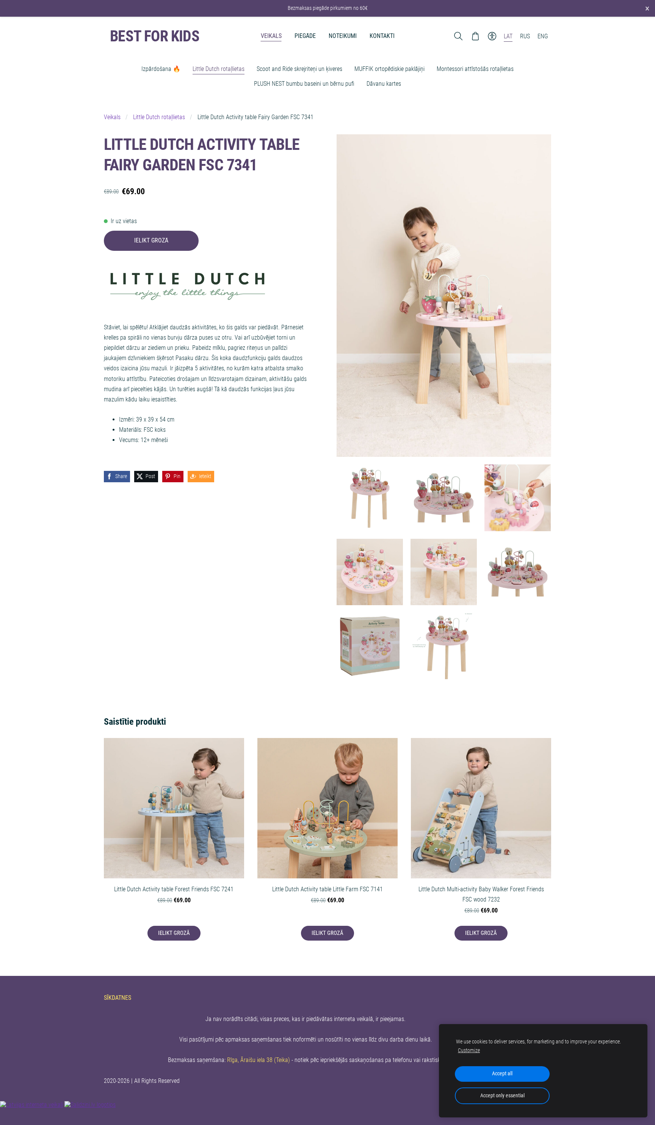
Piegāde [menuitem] (305, 35)
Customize (469, 1050)
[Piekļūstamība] (492, 36)
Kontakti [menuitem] (382, 35)
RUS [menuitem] (525, 36)
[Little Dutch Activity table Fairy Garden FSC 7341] (370, 497)
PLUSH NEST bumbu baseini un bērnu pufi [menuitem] (304, 83)
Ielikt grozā (151, 240)
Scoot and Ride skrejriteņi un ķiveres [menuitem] (299, 68)
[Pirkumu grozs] (475, 36)
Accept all (502, 1073)
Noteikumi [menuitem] (343, 35)
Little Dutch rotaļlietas (159, 117)
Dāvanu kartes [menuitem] (384, 83)
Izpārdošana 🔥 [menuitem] (160, 68)
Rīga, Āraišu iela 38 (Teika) (258, 1060)
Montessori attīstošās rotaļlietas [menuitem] (475, 68)
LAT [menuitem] (508, 36)
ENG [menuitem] (542, 36)
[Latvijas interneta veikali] (31, 1104)
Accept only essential (502, 1095)
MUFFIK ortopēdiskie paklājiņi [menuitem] (389, 68)
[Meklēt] (458, 36)
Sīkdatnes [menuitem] (117, 997)
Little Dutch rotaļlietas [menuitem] (218, 68)
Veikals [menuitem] (271, 35)
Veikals (112, 117)
